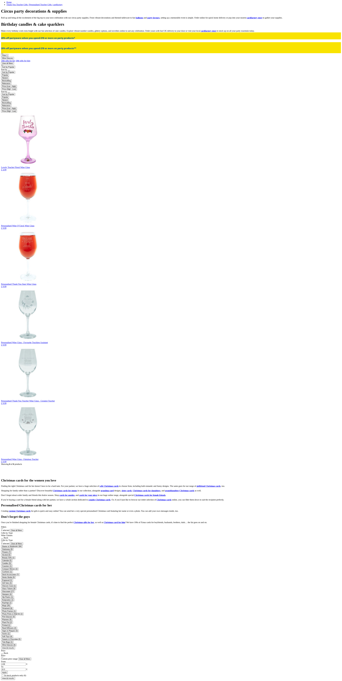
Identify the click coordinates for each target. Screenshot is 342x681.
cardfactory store (254, 18)
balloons (139, 18)
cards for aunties (67, 495)
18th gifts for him (23, 61)
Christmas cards (164, 500)
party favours (153, 18)
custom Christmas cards (20, 511)
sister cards (127, 490)
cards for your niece (88, 495)
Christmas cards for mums (65, 490)
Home (9, 2)
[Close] (2, 528)
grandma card (107, 490)
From (3, 661)
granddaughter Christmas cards (179, 490)
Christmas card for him (114, 522)
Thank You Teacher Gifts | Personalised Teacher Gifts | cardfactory (34, 4)
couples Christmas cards (99, 500)
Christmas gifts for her (84, 522)
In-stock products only (15, 675)
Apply (4, 672)
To (2, 667)
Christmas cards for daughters (146, 490)
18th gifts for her (8, 61)
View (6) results (8, 648)
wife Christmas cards (109, 486)
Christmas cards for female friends (150, 495)
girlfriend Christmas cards (209, 486)
